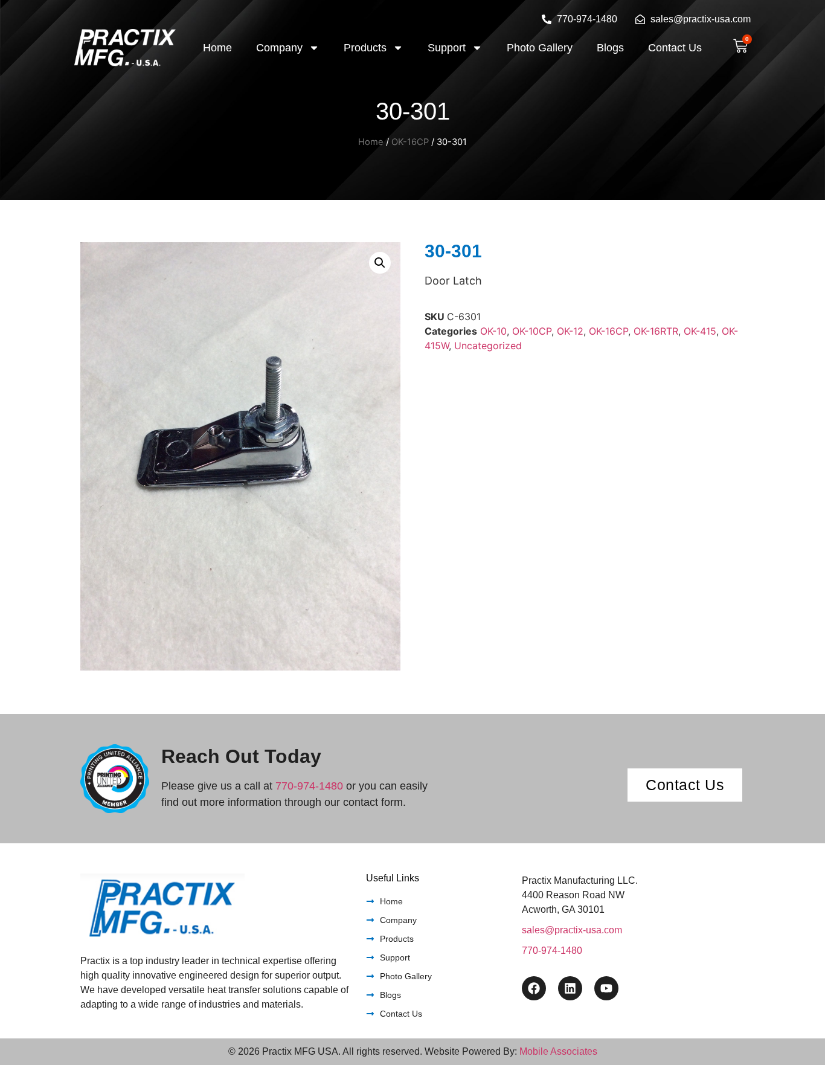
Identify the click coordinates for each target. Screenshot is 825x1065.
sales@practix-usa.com (572, 930)
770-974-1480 (309, 786)
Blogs (610, 48)
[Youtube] (606, 988)
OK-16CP (410, 142)
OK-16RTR (656, 331)
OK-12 (570, 331)
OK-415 (700, 331)
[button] (380, 263)
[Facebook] (534, 988)
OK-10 (493, 331)
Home (217, 48)
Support (447, 48)
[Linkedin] (570, 988)
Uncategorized (488, 345)
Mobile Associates (558, 1051)
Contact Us (675, 48)
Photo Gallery (540, 48)
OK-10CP (531, 331)
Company (279, 48)
